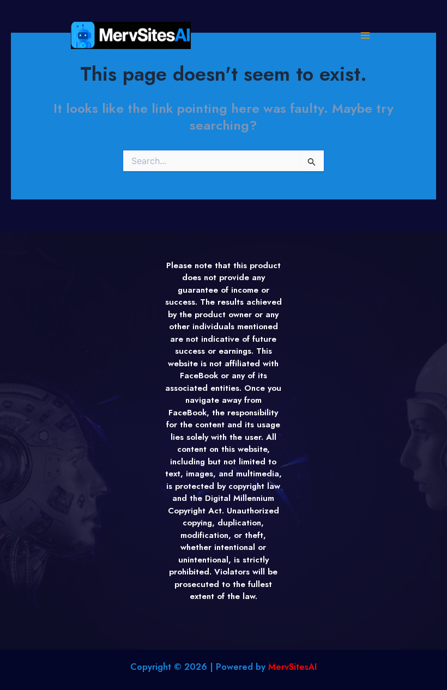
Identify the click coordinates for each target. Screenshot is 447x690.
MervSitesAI (292, 667)
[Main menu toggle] (365, 36)
